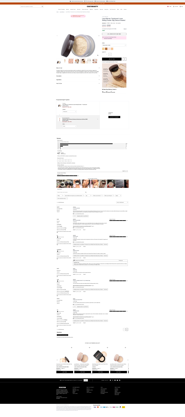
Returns (74, 392)
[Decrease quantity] (103, 54)
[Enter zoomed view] (98, 55)
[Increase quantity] (109, 54)
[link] (175, 6)
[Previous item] (57, 360)
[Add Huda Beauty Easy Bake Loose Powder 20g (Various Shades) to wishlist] (107, 347)
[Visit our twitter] (113, 380)
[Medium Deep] (106, 49)
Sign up (85, 380)
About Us (88, 388)
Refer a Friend (117, 393)
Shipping (74, 391)
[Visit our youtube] (117, 380)
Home (57, 11)
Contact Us (74, 388)
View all (125, 28)
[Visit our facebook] (110, 380)
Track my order (75, 393)
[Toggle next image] (99, 35)
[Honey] (103, 49)
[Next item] (128, 360)
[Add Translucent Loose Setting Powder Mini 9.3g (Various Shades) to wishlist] (71, 347)
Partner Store (117, 394)
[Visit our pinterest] (119, 380)
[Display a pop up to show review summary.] (64, 368)
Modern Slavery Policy (104, 392)
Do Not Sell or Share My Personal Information (61, 398)
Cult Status (116, 388)
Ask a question (118, 23)
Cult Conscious (89, 392)
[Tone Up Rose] (109, 49)
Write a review (113, 23)
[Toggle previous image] (57, 35)
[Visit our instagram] (115, 380)
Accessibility (103, 393)
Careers (88, 391)
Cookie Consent (59, 396)
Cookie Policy (103, 391)
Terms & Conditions (104, 388)
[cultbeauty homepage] (92, 6)
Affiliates (116, 391)
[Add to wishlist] (124, 59)
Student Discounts (117, 392)
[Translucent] (112, 49)
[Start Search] (42, 6)
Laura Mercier (62, 11)
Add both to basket (114, 117)
